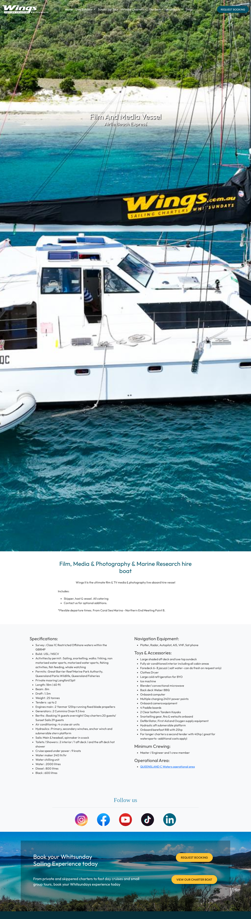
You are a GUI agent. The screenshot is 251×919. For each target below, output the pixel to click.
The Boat (155, 9)
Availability (173, 9)
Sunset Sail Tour (108, 9)
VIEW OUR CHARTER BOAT (194, 879)
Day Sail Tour (84, 9)
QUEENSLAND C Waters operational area (167, 766)
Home (69, 9)
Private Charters (132, 9)
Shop (189, 9)
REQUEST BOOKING (233, 9)
